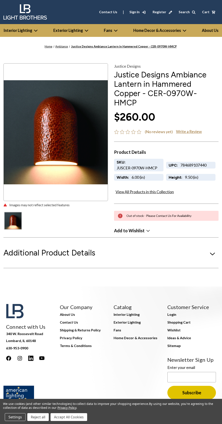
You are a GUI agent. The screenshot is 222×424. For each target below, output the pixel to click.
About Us (67, 314)
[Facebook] (8, 358)
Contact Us (108, 12)
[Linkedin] (30, 358)
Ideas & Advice (179, 338)
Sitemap (174, 346)
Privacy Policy (71, 338)
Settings (15, 417)
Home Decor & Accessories (157, 30)
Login (171, 314)
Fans (108, 30)
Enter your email (181, 367)
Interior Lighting (17, 30)
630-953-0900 (17, 348)
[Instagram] (19, 358)
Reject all (38, 417)
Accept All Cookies (69, 417)
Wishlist (174, 330)
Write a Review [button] (189, 131)
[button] (132, 230)
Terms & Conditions (76, 346)
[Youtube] (41, 358)
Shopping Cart (179, 322)
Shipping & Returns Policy (80, 330)
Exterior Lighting (68, 30)
